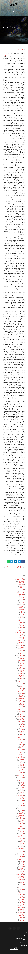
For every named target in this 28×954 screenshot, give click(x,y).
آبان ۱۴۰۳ (22, 598)
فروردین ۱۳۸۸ (21, 797)
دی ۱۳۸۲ (22, 901)
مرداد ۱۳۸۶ (21, 830)
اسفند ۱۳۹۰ (21, 739)
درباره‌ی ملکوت (24, 935)
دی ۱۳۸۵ (22, 842)
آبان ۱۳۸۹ (22, 766)
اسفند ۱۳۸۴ (21, 858)
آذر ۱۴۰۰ (22, 624)
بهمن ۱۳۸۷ (21, 800)
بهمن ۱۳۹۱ (21, 721)
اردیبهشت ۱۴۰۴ (20, 593)
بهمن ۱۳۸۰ (21, 919)
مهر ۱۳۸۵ (22, 847)
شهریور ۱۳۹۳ (21, 692)
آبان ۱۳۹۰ (22, 746)
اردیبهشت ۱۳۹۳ (20, 698)
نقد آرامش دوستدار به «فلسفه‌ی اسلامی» (14, 56)
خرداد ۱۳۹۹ (21, 631)
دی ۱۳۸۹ (22, 762)
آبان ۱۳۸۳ (22, 884)
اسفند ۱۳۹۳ (21, 683)
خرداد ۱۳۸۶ (21, 833)
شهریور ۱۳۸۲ (21, 907)
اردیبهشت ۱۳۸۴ (20, 875)
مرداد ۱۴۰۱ (22, 617)
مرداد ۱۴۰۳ (21, 601)
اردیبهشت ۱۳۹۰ (20, 756)
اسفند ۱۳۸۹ (21, 759)
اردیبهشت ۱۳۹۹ (20, 632)
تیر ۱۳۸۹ (22, 772)
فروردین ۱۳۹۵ (21, 667)
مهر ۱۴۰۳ (22, 599)
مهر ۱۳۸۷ (22, 807)
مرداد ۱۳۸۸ (21, 790)
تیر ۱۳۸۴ (22, 871)
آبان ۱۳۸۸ (22, 786)
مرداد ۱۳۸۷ (21, 810)
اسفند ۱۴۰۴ (21, 583)
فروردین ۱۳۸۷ (21, 817)
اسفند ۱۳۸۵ (21, 838)
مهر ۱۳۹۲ (22, 708)
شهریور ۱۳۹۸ (21, 641)
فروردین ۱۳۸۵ (21, 856)
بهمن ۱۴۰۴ (21, 585)
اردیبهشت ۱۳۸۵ (20, 855)
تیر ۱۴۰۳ (22, 603)
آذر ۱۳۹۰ (22, 744)
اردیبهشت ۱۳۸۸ (20, 795)
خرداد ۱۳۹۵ (21, 665)
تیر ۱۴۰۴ (22, 589)
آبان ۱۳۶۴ (22, 921)
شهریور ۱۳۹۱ (21, 730)
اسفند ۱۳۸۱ (21, 916)
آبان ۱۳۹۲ (22, 706)
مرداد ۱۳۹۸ (21, 642)
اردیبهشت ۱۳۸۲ (20, 912)
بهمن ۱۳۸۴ (21, 860)
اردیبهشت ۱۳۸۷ (20, 815)
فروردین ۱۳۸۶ (21, 837)
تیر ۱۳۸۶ (22, 832)
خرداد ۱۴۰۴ (21, 591)
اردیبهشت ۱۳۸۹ (20, 776)
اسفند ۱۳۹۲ (21, 702)
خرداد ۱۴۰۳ (21, 604)
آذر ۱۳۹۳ (22, 688)
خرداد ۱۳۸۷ (21, 814)
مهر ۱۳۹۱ (22, 728)
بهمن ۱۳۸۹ (21, 761)
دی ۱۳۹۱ (22, 723)
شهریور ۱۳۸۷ (21, 809)
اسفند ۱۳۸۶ (21, 818)
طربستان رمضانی (23, 945)
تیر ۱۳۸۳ (22, 891)
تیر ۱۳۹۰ (22, 753)
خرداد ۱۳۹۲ (21, 715)
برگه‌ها (25, 932)
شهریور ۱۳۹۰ (21, 749)
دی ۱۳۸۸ (22, 782)
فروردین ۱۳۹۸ (21, 647)
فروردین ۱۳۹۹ (21, 634)
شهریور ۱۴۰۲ (21, 606)
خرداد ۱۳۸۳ (21, 893)
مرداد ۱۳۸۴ (21, 870)
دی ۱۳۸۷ (22, 802)
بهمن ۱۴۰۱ (21, 611)
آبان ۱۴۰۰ (22, 626)
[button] (25, 9)
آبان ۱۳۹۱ (22, 726)
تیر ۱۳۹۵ (22, 664)
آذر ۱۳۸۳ (22, 883)
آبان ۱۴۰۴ (22, 588)
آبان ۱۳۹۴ (22, 672)
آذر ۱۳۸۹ (22, 764)
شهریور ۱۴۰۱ (21, 616)
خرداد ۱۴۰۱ (21, 621)
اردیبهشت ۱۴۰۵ (20, 580)
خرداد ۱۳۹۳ (21, 697)
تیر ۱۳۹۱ (22, 733)
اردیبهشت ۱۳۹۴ (20, 680)
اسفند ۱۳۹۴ (21, 669)
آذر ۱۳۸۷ (22, 804)
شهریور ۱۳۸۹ (21, 769)
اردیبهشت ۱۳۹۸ (20, 645)
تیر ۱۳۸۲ (22, 911)
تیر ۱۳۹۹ (22, 629)
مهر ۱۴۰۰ (22, 627)
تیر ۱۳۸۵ (22, 851)
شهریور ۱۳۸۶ (21, 828)
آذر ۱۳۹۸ (22, 637)
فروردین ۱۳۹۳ (21, 700)
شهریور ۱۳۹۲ (21, 710)
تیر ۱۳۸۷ (22, 812)
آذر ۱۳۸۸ (22, 784)
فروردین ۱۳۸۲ (21, 914)
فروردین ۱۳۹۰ (21, 758)
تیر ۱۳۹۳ (22, 695)
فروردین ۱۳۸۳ (21, 896)
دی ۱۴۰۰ (22, 622)
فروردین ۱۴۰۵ (21, 581)
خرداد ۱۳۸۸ (21, 794)
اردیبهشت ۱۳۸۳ (20, 894)
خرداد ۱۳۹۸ (21, 644)
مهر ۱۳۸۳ (22, 886)
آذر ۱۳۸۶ (22, 823)
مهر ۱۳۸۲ (22, 906)
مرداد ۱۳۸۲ (21, 909)
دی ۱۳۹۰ (22, 743)
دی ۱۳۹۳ (22, 687)
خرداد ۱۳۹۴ (21, 678)
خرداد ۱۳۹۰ (21, 754)
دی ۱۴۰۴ (22, 586)
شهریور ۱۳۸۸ (21, 789)
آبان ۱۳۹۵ (22, 659)
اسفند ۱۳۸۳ (21, 878)
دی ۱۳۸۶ (22, 822)
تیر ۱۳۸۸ (22, 792)
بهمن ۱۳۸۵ (21, 840)
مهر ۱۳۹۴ (22, 673)
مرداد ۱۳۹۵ (21, 662)
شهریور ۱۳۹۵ (21, 660)
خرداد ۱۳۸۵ (21, 853)
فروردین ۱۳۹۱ (21, 738)
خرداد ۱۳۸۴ (21, 873)
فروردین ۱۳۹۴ (21, 682)
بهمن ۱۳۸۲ (21, 899)
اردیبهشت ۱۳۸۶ (20, 835)
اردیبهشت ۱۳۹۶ (20, 655)
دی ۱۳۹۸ (22, 636)
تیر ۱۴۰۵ (22, 578)
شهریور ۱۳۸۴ (21, 868)
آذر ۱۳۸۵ (22, 843)
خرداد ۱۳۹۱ (21, 734)
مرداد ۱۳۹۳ (21, 693)
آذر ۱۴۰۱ (22, 614)
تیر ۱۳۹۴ (22, 677)
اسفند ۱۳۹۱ (21, 720)
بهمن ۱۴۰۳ (21, 594)
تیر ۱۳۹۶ (22, 652)
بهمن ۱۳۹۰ (21, 741)
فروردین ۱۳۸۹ (21, 777)
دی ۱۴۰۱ (22, 613)
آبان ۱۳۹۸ (22, 639)
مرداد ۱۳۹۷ (21, 649)
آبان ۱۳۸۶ (22, 825)
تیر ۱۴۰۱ (22, 619)
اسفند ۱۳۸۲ (21, 898)
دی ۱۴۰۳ (22, 596)
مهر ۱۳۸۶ (22, 827)
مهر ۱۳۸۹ (22, 767)
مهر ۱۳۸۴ (22, 866)
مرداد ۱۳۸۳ (21, 889)
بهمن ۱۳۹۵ (21, 657)
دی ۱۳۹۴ (22, 670)
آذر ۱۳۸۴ (22, 863)
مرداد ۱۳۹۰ (21, 751)
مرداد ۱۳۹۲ (21, 711)
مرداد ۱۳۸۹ (21, 771)
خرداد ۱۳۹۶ (21, 654)
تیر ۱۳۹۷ (22, 650)
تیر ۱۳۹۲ (22, 713)
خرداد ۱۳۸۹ (21, 774)
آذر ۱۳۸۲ (22, 903)
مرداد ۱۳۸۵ (21, 850)
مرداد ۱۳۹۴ (21, 675)
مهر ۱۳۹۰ (22, 748)
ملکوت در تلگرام (23, 942)
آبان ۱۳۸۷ (22, 805)
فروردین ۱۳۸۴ (21, 876)
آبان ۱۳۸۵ (22, 845)
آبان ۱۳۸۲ (22, 904)
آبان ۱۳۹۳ (22, 690)
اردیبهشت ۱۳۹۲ (20, 716)
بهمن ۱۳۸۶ (21, 820)
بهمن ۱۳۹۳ (21, 685)
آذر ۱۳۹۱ (22, 725)
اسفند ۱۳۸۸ (21, 779)
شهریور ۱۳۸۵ (21, 848)
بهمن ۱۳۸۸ (21, 781)
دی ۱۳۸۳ (22, 881)
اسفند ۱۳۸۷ (21, 799)
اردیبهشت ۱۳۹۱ (20, 736)
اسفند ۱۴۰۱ (21, 609)
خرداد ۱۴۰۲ (21, 608)
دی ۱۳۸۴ (22, 861)
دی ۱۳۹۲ (22, 703)
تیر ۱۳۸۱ (22, 917)
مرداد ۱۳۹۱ (21, 731)
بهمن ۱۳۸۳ (21, 879)
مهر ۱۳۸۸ (22, 787)
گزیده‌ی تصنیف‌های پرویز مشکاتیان (22, 938)
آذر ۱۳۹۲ (22, 705)
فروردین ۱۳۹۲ (21, 718)
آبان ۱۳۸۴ (22, 865)
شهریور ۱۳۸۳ (21, 888)
